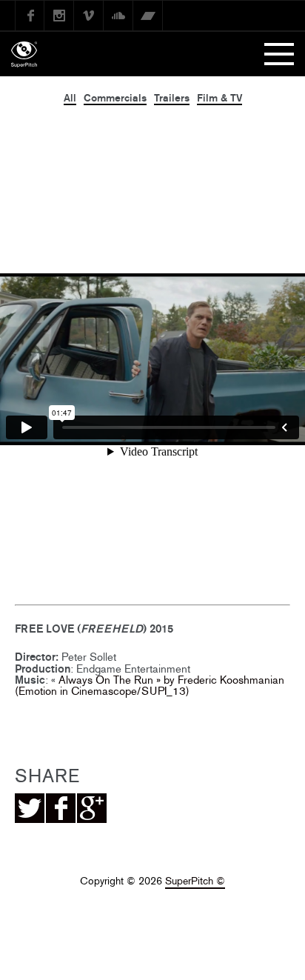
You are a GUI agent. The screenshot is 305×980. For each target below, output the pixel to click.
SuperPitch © (195, 881)
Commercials (115, 98)
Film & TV (219, 98)
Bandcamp (148, 15)
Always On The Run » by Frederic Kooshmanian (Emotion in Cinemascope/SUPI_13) (149, 685)
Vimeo (89, 15)
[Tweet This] (29, 808)
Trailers (172, 98)
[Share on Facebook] (61, 808)
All (70, 98)
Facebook (29, 15)
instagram (59, 15)
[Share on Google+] (92, 808)
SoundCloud (118, 15)
